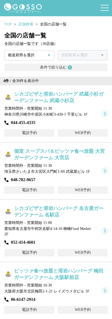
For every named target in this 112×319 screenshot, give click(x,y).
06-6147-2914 (23, 299)
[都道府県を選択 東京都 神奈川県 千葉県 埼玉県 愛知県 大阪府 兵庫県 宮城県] (29, 55)
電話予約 (29, 133)
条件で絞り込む (55, 67)
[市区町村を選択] (83, 55)
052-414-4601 (23, 242)
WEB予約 (83, 133)
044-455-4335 (23, 122)
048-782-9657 (23, 179)
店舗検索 (25, 24)
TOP (8, 24)
